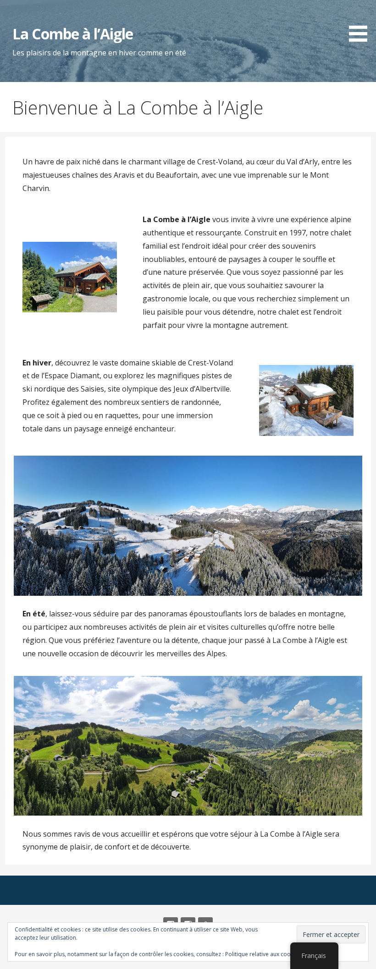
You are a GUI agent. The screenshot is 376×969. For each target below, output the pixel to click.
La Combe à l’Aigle (72, 34)
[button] (361, 22)
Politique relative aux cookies (263, 954)
